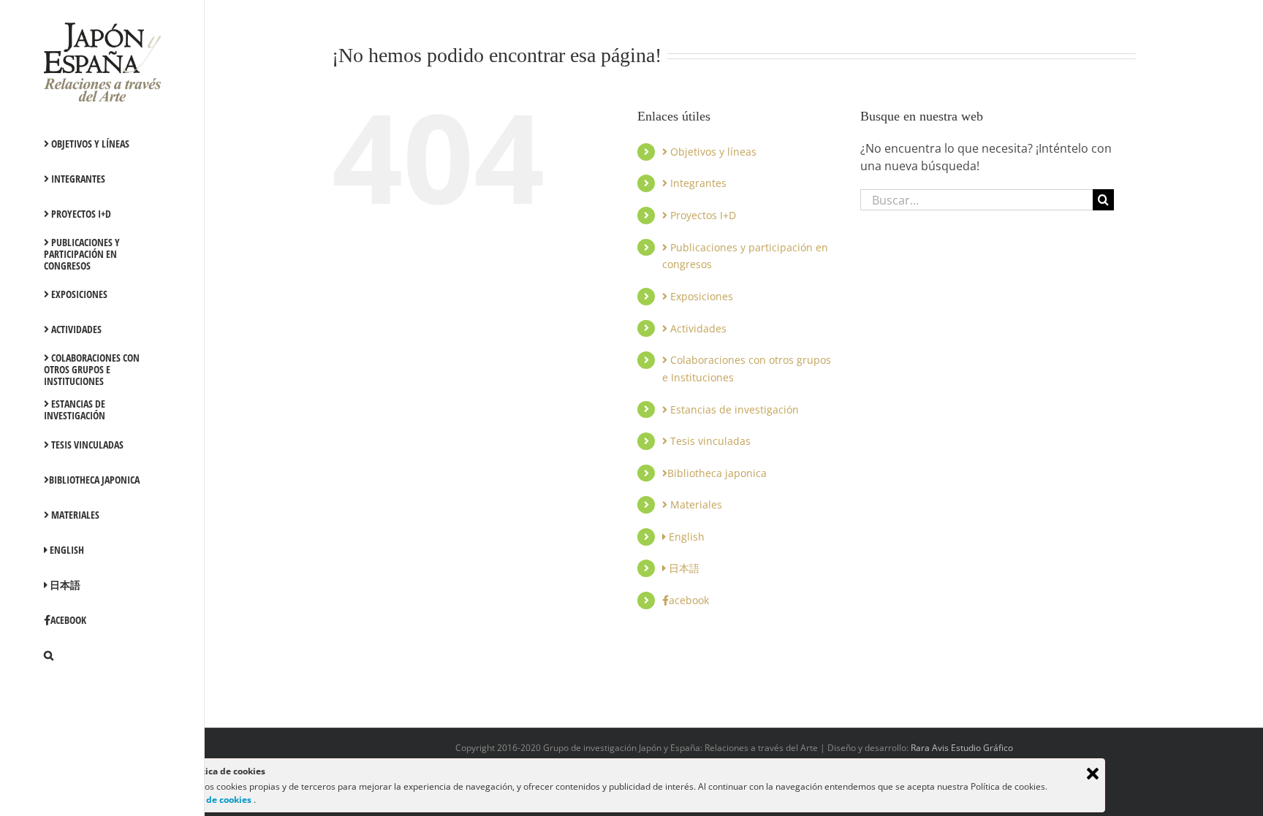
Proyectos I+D (701, 215)
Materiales (694, 504)
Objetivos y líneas (711, 152)
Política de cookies (212, 799)
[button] (102, 655)
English (685, 537)
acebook (689, 600)
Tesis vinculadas (709, 441)
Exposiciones (700, 296)
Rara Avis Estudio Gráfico (962, 747)
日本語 (682, 568)
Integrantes (697, 183)
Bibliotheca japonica (717, 473)
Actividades (697, 328)
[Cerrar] (1093, 773)
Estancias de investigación (733, 409)
